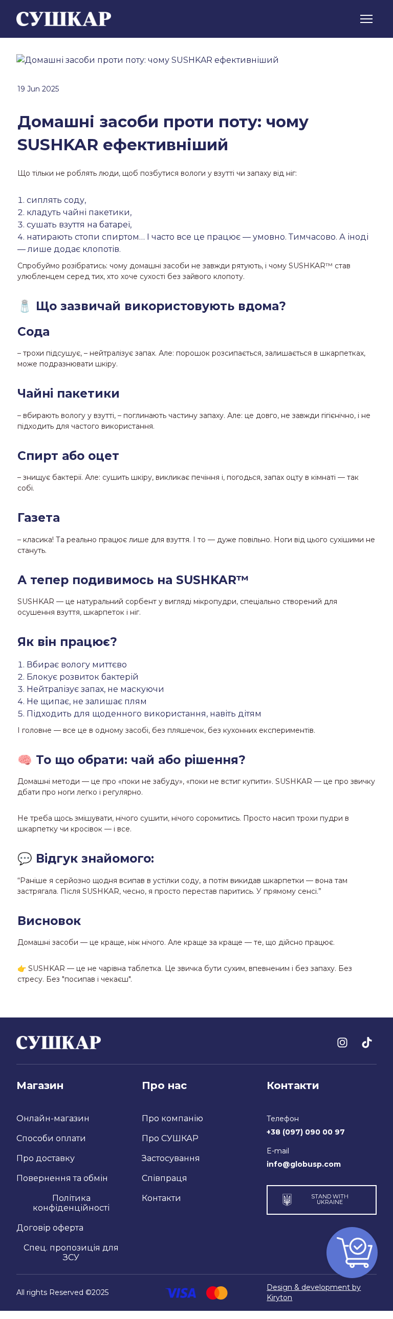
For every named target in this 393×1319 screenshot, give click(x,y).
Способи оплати (51, 1138)
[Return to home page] (63, 19)
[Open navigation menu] (366, 19)
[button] (342, 1042)
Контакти (161, 1198)
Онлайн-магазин (53, 1118)
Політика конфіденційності (71, 1203)
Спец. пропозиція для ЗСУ (71, 1252)
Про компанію (172, 1118)
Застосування (171, 1158)
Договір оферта (49, 1228)
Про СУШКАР (170, 1138)
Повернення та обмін (62, 1178)
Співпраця (164, 1178)
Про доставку (45, 1158)
